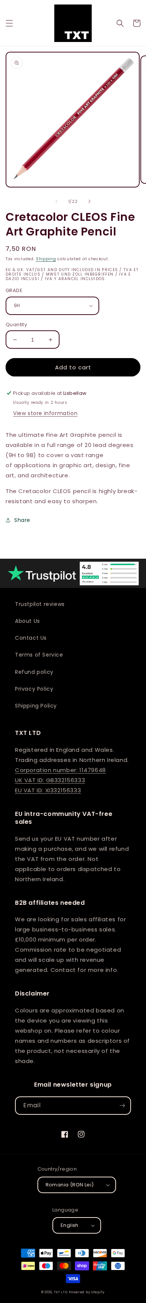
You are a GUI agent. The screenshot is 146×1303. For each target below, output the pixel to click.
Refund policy (34, 672)
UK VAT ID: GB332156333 (50, 780)
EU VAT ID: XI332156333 (48, 790)
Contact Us (31, 638)
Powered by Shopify (87, 1292)
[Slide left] (56, 201)
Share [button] (22, 520)
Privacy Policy (34, 689)
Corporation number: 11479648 (60, 770)
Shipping (46, 259)
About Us (27, 621)
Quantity (16, 324)
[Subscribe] (122, 1105)
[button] (9, 23)
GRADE (14, 290)
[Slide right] (89, 201)
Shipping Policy (36, 705)
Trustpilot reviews (40, 604)
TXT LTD (61, 1292)
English (70, 1225)
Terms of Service (39, 654)
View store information (45, 413)
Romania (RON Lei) (70, 1184)
